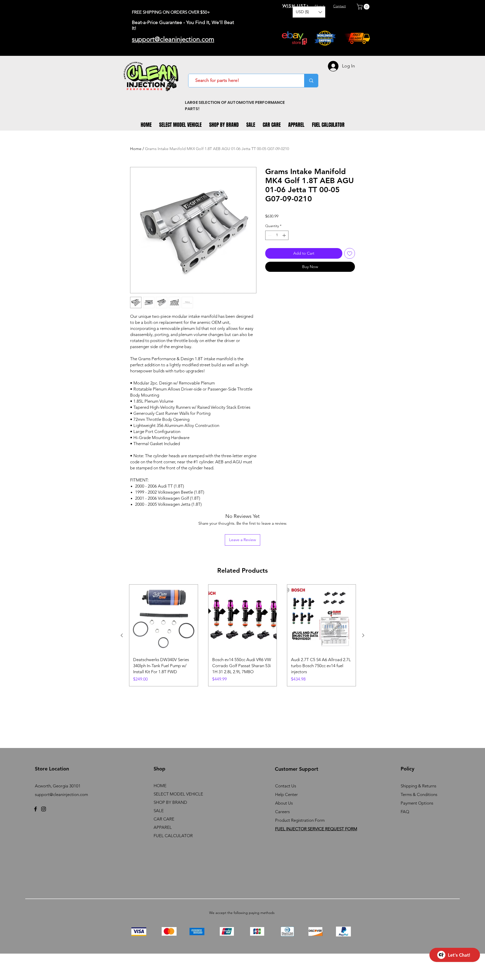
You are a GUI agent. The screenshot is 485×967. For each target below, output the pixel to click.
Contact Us (285, 785)
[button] (309, 12)
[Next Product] (363, 635)
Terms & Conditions (419, 794)
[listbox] (309, 12)
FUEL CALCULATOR (173, 835)
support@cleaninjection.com (61, 794)
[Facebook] (35, 809)
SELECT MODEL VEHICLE (178, 793)
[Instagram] (43, 809)
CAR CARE (164, 818)
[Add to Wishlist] (349, 253)
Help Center (286, 794)
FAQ (405, 811)
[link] (364, 7)
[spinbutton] (276, 235)
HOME (160, 785)
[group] (242, 635)
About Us (284, 803)
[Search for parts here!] (311, 80)
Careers (282, 811)
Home (135, 148)
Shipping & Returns (418, 785)
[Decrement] (269, 235)
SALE (159, 810)
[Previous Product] (122, 635)
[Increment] (284, 235)
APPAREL (163, 827)
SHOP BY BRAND (170, 802)
